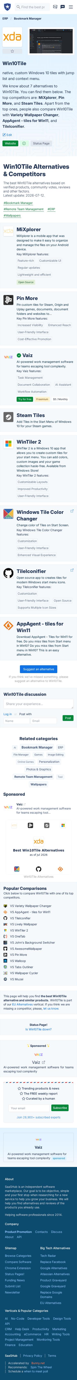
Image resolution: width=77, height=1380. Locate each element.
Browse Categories (18, 1255)
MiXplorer (47, 97)
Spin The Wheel (41, 1367)
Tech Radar (48, 1255)
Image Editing (55, 754)
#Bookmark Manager (18, 203)
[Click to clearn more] (38, 1147)
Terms (52, 1355)
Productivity (40, 1329)
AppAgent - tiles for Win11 (25, 120)
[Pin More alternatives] (8, 300)
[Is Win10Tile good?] (24, 143)
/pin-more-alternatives (18, 294)
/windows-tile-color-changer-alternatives (31, 508)
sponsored (59, 1158)
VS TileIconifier (19, 918)
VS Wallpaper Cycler (23, 973)
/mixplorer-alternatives (18, 225)
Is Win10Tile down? (38, 1029)
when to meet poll (36, 1371)
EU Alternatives (22, 1004)
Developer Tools (39, 1318)
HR (46, 1334)
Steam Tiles (32, 103)
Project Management (19, 1339)
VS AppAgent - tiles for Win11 (29, 912)
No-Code (17, 1318)
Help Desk (22, 1329)
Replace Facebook (53, 1262)
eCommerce (32, 1334)
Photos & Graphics (38, 769)
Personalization (49, 761)
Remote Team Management (33, 776)
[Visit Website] (72, 511)
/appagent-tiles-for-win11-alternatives (29, 619)
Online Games (26, 761)
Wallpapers (39, 784)
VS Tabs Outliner (21, 967)
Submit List (13, 1286)
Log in (8, 714)
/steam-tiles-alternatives (20, 411)
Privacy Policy (32, 1355)
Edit (9, 135)
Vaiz (36, 1062)
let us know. (51, 1008)
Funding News (15, 1280)
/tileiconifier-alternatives (19, 567)
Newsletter (12, 1292)
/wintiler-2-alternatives (18, 437)
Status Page (41, 143)
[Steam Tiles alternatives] (8, 417)
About (9, 1237)
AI (15, 747)
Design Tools (62, 1318)
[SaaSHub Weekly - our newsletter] (55, 7)
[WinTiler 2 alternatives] (8, 444)
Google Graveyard (53, 1286)
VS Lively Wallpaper (23, 924)
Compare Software (18, 1262)
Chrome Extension (18, 1268)
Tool (60, 776)
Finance (10, 1345)
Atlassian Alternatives (55, 1274)
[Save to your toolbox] (12, 51)
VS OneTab (17, 936)
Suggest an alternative (38, 669)
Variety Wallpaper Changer (34, 115)
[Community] (62, 7)
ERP (60, 747)
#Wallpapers (12, 215)
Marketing (59, 1329)
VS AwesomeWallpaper (25, 948)
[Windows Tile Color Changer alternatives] (8, 514)
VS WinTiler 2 (18, 930)
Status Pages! (14, 1274)
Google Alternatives (53, 1268)
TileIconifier (13, 126)
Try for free (24, 399)
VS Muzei (16, 979)
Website (10, 143)
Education (26, 1345)
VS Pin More (18, 954)
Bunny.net (38, 1363)
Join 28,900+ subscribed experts (38, 1117)
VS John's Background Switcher (32, 942)
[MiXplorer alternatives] (8, 231)
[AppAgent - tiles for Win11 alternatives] (8, 625)
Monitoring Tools (48, 1339)
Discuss (56, 1232)
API (19, 1237)
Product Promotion (18, 1232)
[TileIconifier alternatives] (8, 573)
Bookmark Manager (37, 747)
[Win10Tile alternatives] (12, 37)
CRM (8, 1329)
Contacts (41, 1232)
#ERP (51, 209)
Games (38, 754)
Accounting (13, 1334)
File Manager (21, 754)
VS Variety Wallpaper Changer (30, 906)
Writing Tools (61, 1334)
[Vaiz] (8, 357)
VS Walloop (17, 961)
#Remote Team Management (24, 209)
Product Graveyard (53, 1280)
